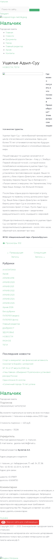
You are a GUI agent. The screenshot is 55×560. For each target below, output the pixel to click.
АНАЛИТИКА (9, 270)
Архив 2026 (8, 307)
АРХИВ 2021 (8, 286)
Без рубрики (9, 311)
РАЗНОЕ (7, 341)
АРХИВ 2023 (8, 295)
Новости (10, 36)
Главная (9, 32)
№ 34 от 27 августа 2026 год (16, 368)
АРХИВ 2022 (8, 290)
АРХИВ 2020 (9, 282)
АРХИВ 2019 (8, 278)
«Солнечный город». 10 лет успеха (19, 384)
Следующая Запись (40, 253)
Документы (11, 39)
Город (9, 43)
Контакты (10, 53)
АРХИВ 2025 (8, 303)
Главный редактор (14, 46)
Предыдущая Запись (15, 253)
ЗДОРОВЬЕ (8, 332)
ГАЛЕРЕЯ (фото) (10, 320)
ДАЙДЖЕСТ (8, 328)
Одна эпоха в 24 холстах (14, 380)
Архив (8, 50)
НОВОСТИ (8, 67)
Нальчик (4, 2)
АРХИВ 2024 (9, 299)
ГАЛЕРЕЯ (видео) (11, 316)
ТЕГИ (16, 67)
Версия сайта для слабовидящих (22, 522)
